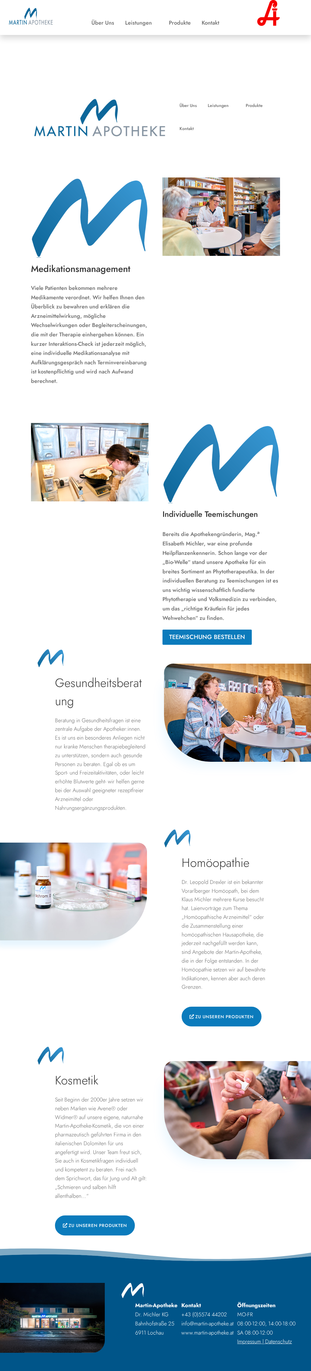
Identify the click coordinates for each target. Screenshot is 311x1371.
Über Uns (102, 24)
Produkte (180, 24)
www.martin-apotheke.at (207, 1333)
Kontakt (210, 24)
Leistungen (138, 24)
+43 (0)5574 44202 (204, 1314)
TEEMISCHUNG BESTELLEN (207, 637)
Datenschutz (278, 1341)
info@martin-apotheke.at (207, 1324)
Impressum (249, 1341)
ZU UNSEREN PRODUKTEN (224, 1017)
